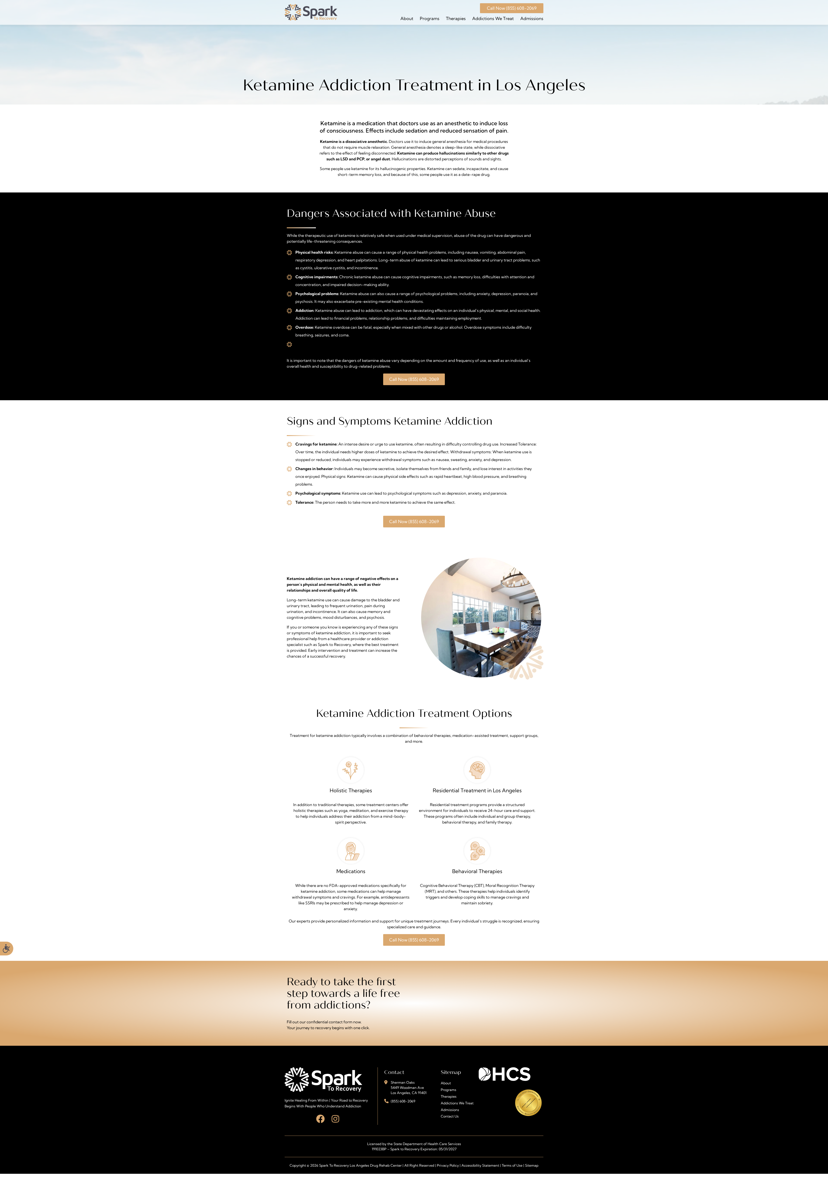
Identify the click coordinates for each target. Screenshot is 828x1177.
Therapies (456, 18)
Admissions (531, 18)
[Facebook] (320, 1118)
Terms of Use (512, 1165)
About (406, 18)
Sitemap (531, 1165)
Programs (429, 18)
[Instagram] (335, 1118)
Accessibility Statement (480, 1165)
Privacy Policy (448, 1165)
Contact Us (450, 1116)
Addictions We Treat (493, 18)
